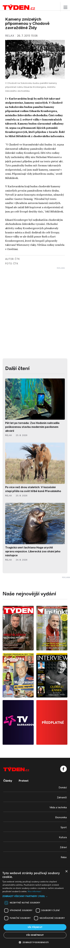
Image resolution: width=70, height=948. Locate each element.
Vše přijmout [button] (35, 927)
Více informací (34, 891)
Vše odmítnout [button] (35, 935)
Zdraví (63, 847)
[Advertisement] (35, 304)
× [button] (66, 871)
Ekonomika (61, 817)
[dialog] (35, 908)
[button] (35, 896)
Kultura (63, 837)
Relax (64, 857)
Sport (64, 827)
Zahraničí (62, 797)
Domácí (63, 787)
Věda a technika (58, 807)
